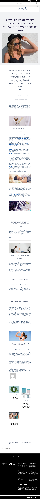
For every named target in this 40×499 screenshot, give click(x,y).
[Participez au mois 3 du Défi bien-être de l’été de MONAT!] (26, 392)
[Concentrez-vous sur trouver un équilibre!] (14, 415)
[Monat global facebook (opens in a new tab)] (29, 497)
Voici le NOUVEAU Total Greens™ (14, 399)
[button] (36, 0)
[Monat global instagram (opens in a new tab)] (26, 497)
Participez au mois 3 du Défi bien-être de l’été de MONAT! (26, 405)
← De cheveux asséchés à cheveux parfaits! (14, 443)
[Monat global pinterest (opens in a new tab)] (33, 497)
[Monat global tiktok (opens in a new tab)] (35, 497)
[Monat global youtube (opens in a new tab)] (31, 497)
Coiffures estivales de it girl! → (26, 442)
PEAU (10, 448)
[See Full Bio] (23, 374)
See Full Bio (20, 374)
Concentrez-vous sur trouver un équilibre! (14, 424)
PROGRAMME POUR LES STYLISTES (21, 0)
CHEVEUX (7, 448)
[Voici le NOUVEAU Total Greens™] (14, 389)
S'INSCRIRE (4, 0)
